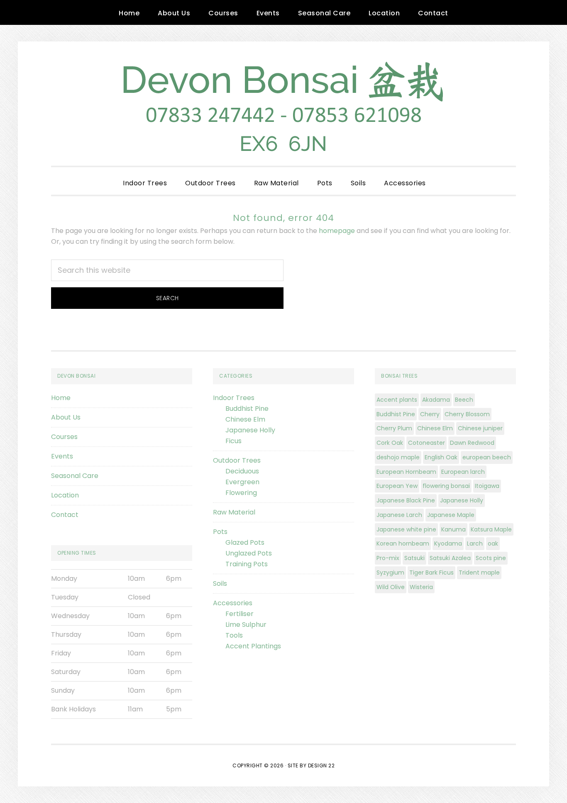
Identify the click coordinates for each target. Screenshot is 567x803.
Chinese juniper (480, 428)
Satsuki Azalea (450, 558)
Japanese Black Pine (405, 500)
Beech (464, 399)
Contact (64, 514)
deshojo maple (398, 457)
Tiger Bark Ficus (431, 572)
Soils (220, 583)
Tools (234, 635)
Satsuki (414, 558)
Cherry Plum (394, 428)
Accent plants (396, 399)
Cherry (430, 414)
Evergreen (242, 482)
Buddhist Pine (247, 408)
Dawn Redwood (472, 443)
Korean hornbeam (402, 543)
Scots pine (491, 558)
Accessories (232, 603)
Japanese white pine (406, 529)
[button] (444, 176)
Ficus (233, 441)
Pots (220, 531)
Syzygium (390, 572)
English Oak (441, 457)
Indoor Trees (233, 398)
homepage (337, 230)
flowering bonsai (446, 486)
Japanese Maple (450, 515)
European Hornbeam (406, 472)
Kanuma (453, 529)
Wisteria (421, 587)
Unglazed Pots (248, 553)
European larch (463, 472)
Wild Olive (390, 587)
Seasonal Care (74, 475)
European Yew (397, 486)
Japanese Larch (399, 515)
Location (65, 495)
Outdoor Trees (237, 460)
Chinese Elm (245, 419)
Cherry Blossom (467, 414)
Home (61, 398)
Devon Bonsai (283, 104)
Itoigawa (487, 486)
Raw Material (234, 512)
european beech (486, 457)
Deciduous (242, 471)
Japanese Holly (250, 430)
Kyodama (448, 543)
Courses (64, 437)
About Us (66, 417)
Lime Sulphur (245, 624)
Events (62, 456)
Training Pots (246, 564)
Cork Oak (389, 443)
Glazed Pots (244, 542)
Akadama (436, 399)
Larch (475, 543)
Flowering (241, 492)
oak (493, 543)
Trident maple (479, 572)
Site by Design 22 (311, 765)
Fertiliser (239, 614)
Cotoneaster (426, 443)
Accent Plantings (253, 646)
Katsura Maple (491, 529)
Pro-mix (387, 558)
